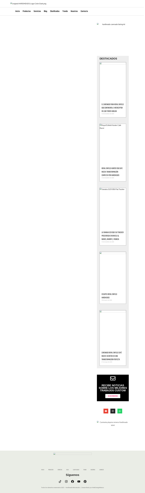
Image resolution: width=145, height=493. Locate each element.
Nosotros (74, 11)
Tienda (65, 11)
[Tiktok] (60, 481)
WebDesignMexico (98, 487)
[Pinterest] (85, 481)
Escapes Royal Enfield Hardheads (109, 296)
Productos (27, 11)
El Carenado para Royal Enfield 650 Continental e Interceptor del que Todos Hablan (113, 108)
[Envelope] (105, 411)
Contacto (84, 11)
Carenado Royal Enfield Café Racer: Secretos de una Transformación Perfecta (112, 356)
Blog (45, 11)
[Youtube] (79, 481)
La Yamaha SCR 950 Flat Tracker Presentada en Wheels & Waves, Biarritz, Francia (113, 236)
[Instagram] (112, 411)
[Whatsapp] (119, 411)
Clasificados (54, 11)
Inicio (17, 11)
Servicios (37, 11)
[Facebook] (72, 481)
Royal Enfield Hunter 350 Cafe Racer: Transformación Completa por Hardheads (112, 172)
